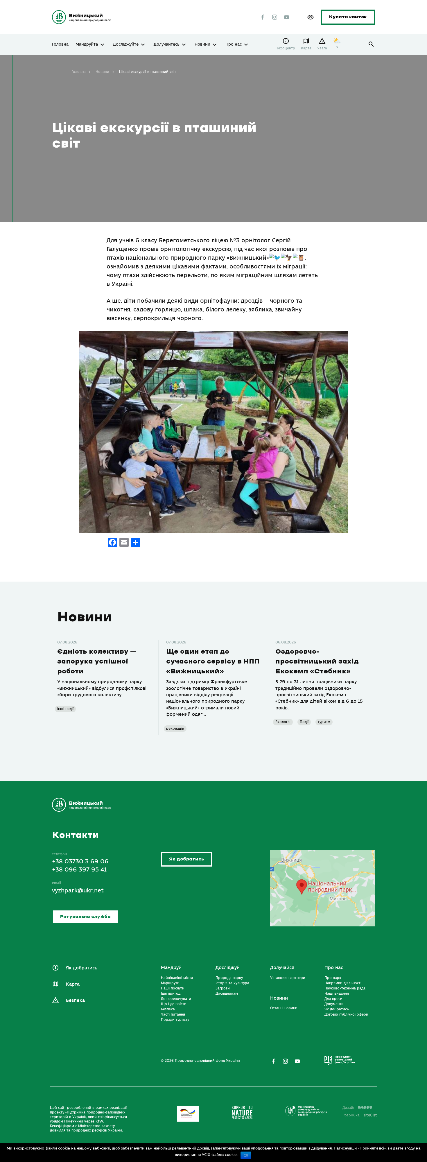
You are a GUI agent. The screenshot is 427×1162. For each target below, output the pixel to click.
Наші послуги (172, 988)
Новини (202, 44)
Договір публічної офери (346, 1014)
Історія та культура (232, 983)
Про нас (233, 44)
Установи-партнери (287, 978)
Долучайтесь (167, 44)
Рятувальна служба (85, 917)
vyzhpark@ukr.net (78, 890)
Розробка (359, 1115)
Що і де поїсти (173, 1004)
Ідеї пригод (170, 993)
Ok (246, 1155)
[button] (310, 17)
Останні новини (283, 1008)
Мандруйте (87, 44)
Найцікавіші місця (177, 978)
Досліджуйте (126, 44)
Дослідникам (227, 993)
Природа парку (229, 978)
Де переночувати (176, 999)
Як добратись (186, 859)
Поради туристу (175, 1020)
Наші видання (336, 993)
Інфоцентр (286, 48)
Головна (60, 44)
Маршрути (170, 983)
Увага (322, 48)
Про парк (332, 978)
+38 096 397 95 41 (79, 869)
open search (371, 44)
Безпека (75, 1000)
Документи (334, 1004)
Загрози (223, 988)
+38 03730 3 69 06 (80, 861)
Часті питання (173, 1014)
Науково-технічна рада (344, 988)
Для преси (333, 999)
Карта (306, 48)
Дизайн (348, 1108)
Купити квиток (348, 17)
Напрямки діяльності (342, 983)
